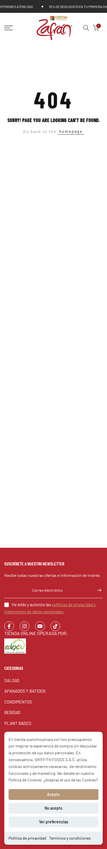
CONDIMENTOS (18, 701)
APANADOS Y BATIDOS (25, 691)
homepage (71, 131)
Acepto (53, 794)
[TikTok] (55, 626)
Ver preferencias (53, 821)
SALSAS (11, 680)
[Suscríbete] (96, 590)
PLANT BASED (17, 723)
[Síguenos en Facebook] (9, 626)
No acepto (53, 808)
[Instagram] (24, 626)
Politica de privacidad (27, 838)
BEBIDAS (12, 712)
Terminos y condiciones (70, 838)
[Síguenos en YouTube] (40, 626)
